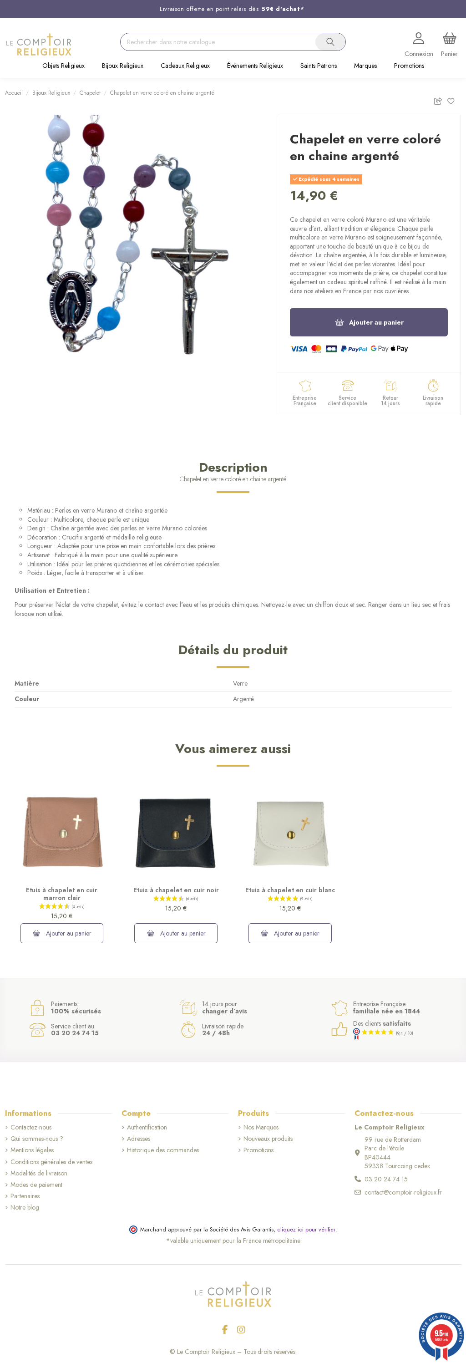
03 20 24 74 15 (386, 1179)
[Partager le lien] (440, 99)
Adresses (138, 1138)
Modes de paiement (36, 1184)
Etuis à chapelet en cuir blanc (290, 890)
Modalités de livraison (38, 1173)
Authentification (147, 1127)
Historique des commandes (163, 1150)
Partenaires (25, 1196)
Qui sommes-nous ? (36, 1138)
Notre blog (24, 1207)
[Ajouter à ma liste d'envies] (454, 99)
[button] (63, 66)
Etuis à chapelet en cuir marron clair (61, 893)
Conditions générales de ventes (51, 1162)
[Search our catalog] (330, 42)
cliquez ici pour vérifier (306, 1230)
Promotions (258, 1150)
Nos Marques (261, 1127)
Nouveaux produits (268, 1138)
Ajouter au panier (376, 322)
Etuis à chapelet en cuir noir (176, 890)
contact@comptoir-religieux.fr (403, 1192)
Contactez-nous (30, 1127)
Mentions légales (32, 1150)
